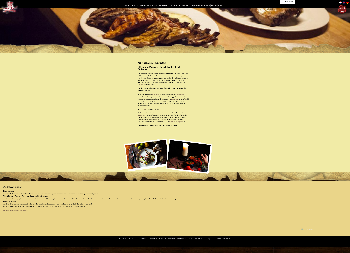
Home (127, 5)
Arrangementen (175, 5)
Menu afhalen (163, 5)
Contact (214, 5)
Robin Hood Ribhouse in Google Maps (15, 211)
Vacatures (185, 5)
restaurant (180, 95)
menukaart (156, 95)
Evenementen (144, 5)
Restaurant (134, 5)
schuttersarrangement (176, 122)
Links (220, 5)
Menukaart (153, 5)
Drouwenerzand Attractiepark (200, 5)
